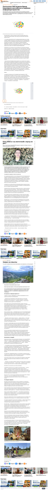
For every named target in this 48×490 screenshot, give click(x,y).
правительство (6, 108)
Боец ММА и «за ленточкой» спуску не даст (15, 3)
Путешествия (4, 260)
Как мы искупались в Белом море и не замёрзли (39, 3)
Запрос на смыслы (24, 2)
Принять (43, 488)
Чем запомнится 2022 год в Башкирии (8, 4)
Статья (2, 2)
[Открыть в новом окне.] (6, 113)
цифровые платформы (11, 108)
